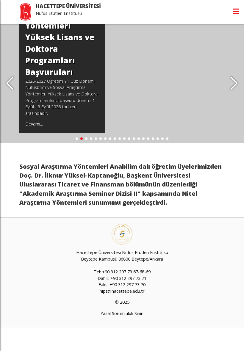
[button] (234, 83)
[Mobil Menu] (236, 11)
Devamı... (34, 124)
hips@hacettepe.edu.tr (122, 291)
